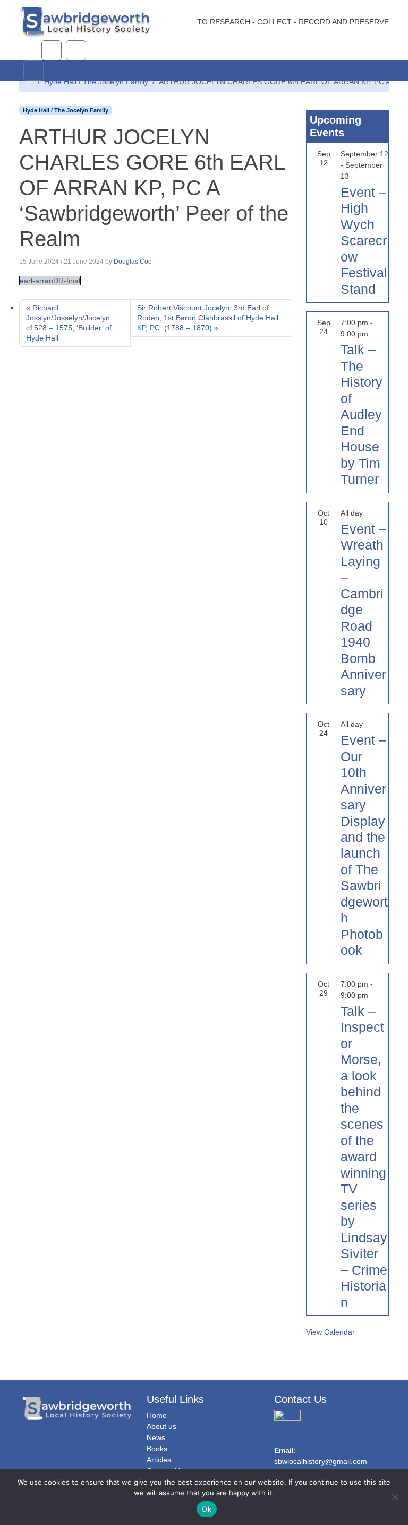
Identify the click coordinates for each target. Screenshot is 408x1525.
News (156, 1437)
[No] (394, 1497)
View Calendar (330, 1332)
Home (157, 1415)
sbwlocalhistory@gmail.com (320, 1461)
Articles (159, 1460)
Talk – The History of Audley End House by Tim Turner (361, 414)
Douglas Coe (133, 261)
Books (157, 1448)
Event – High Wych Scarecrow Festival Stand (364, 241)
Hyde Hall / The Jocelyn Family (96, 81)
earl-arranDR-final (50, 280)
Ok (206, 1509)
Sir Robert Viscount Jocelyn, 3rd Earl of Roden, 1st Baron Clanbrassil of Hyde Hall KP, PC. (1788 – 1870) (207, 317)
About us (161, 1426)
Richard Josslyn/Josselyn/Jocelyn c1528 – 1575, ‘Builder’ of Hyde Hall (69, 322)
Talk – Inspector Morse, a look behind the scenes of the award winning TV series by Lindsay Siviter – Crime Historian (364, 1157)
